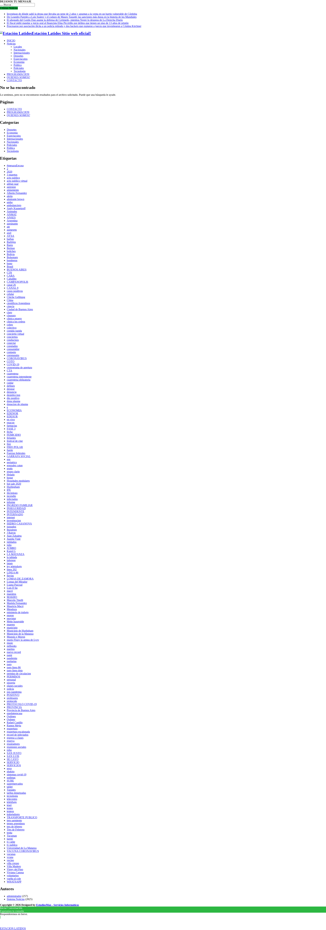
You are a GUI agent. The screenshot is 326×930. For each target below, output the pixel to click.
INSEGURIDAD (16, 508)
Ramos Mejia (14, 725)
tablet (10, 786)
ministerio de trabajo (18, 612)
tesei (9, 805)
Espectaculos (21, 58)
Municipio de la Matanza (20, 633)
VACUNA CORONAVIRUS (23, 851)
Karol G (11, 551)
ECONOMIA (14, 410)
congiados (12, 346)
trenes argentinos (16, 823)
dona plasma (13, 401)
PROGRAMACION (18, 74)
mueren (11, 624)
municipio (12, 627)
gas (8, 459)
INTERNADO (15, 514)
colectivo (11, 327)
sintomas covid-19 (16, 774)
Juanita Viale (14, 538)
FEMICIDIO (14, 434)
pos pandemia (14, 691)
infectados (12, 499)
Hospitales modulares (18, 480)
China (10, 300)
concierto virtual (15, 333)
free (9, 444)
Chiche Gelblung (16, 297)
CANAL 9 (12, 287)
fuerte (10, 450)
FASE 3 (11, 428)
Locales (18, 46)
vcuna (10, 857)
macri (10, 590)
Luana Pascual (14, 584)
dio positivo (13, 398)
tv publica (12, 844)
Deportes (18, 55)
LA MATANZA (15, 554)
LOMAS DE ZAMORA (20, 578)
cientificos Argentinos (18, 303)
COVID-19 (13, 364)
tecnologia (12, 795)
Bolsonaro (12, 257)
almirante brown (15, 199)
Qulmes (11, 719)
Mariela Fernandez (17, 603)
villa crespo (13, 863)
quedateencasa (14, 713)
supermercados (15, 783)
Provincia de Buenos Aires (21, 710)
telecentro (12, 799)
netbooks (11, 646)
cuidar (10, 382)
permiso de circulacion (19, 673)
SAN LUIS (13, 756)
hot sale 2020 (14, 483)
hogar (10, 477)
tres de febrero (14, 826)
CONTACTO (14, 80)
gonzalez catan (15, 465)
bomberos (12, 260)
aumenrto (12, 229)
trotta (9, 832)
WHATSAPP (14, 881)
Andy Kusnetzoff (16, 208)
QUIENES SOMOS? (18, 77)
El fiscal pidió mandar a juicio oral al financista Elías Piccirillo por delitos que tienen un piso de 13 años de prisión (68, 23)
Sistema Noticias (16, 899)
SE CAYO (13, 759)
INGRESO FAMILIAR (20, 505)
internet (11, 517)
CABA (11, 275)
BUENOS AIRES (16, 269)
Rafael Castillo (15, 722)
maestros (11, 594)
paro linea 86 (14, 667)
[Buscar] (1, 5)
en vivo (11, 419)
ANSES (11, 217)
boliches (11, 251)
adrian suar (13, 183)
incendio (11, 496)
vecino (10, 860)
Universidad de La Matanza (22, 848)
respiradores (13, 743)
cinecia (10, 306)
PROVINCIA (14, 707)
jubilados (11, 541)
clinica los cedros (16, 321)
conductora (13, 340)
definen (11, 385)
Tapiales (11, 789)
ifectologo (12, 493)
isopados (11, 526)
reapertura (12, 728)
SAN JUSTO (14, 753)
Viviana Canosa (15, 872)
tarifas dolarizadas (16, 792)
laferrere (11, 560)
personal (11, 679)
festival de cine (15, 440)
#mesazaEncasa (15, 165)
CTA (9, 370)
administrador (14, 896)
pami (9, 655)
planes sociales (15, 685)
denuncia (11, 392)
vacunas (11, 854)
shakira (10, 771)
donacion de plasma (17, 404)
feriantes (11, 437)
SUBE (10, 780)
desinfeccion (13, 395)
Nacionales (19, 49)
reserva (10, 740)
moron (10, 615)
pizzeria (11, 682)
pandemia (12, 658)
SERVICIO (13, 762)
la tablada (12, 557)
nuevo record (14, 652)
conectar (11, 343)
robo (9, 750)
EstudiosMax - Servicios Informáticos (57, 904)
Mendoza (12, 609)
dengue (11, 388)
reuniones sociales (16, 747)
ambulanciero (14, 205)
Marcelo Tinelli (15, 600)
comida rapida (14, 330)
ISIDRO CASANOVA (19, 523)
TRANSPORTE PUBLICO (22, 817)
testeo (10, 808)
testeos (10, 811)
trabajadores (13, 814)
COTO (10, 361)
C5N (9, 272)
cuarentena (12, 373)
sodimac (11, 777)
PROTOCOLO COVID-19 (22, 704)
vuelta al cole (14, 878)
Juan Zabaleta (14, 535)
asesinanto (12, 223)
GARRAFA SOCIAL (19, 456)
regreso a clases (15, 737)
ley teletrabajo (14, 566)
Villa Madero (14, 866)
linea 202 (12, 569)
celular (10, 294)
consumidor (13, 349)
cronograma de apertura (19, 367)
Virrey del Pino (15, 869)
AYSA (10, 235)
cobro (10, 324)
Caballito (11, 278)
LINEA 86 (12, 572)
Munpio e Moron (16, 636)
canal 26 (11, 284)
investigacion (14, 520)
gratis (10, 468)
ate (8, 226)
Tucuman (12, 835)
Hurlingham (13, 486)
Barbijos (11, 242)
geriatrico (12, 462)
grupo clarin (13, 471)
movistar (11, 618)
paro (9, 664)
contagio (11, 352)
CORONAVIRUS (17, 358)
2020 (9, 171)
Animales (12, 211)
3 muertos (12, 174)
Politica (18, 65)
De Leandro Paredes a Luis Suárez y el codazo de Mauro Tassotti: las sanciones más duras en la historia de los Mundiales (72, 16)
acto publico (13, 177)
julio (9, 545)
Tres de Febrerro (15, 829)
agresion (11, 186)
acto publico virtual (17, 180)
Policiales (19, 68)
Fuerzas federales (16, 453)
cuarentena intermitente (19, 376)
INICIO (11, 40)
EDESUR (12, 416)
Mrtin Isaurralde (15, 621)
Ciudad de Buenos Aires (20, 309)
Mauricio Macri (15, 606)
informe (11, 502)
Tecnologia (19, 71)
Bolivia (11, 254)
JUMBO (11, 548)
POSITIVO (13, 695)
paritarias (11, 661)
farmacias (12, 425)
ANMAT (12, 214)
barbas (10, 239)
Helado (11, 474)
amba (10, 202)
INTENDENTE (15, 511)
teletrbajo (12, 802)
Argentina (12, 220)
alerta (10, 196)
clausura (11, 315)
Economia (19, 62)
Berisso (11, 248)
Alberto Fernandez (17, 193)
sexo (9, 768)
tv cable (11, 841)
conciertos (12, 336)
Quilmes (11, 716)
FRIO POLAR (15, 447)
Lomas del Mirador (17, 581)
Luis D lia (12, 587)
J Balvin (11, 532)
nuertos (11, 649)
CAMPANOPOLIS (17, 281)
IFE (9, 489)
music (10, 642)
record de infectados (17, 734)
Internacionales (22, 52)
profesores (12, 698)
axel (9, 232)
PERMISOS (13, 676)
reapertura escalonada (18, 731)
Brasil (10, 266)
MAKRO (12, 597)
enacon (10, 422)
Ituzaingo (12, 529)
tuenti (10, 838)
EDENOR (12, 413)
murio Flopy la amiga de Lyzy (23, 639)
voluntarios (13, 875)
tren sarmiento (14, 820)
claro (9, 312)
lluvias (10, 575)
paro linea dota (15, 670)
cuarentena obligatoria (18, 379)
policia (10, 688)
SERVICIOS (14, 765)
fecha (10, 431)
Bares (10, 245)
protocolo (12, 701)
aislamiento (13, 190)
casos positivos (15, 291)
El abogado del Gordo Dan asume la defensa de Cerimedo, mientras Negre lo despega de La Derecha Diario (65, 20)
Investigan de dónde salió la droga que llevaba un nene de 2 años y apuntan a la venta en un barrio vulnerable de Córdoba (72, 13)
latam (10, 563)
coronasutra (13, 355)
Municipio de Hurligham (20, 630)
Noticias (11, 43)
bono (9, 263)
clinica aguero (14, 318)
